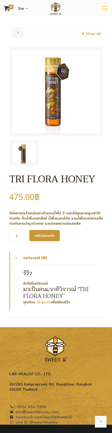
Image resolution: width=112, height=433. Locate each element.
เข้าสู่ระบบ (44, 302)
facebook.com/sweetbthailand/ (43, 417)
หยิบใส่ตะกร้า (44, 235)
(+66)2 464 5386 (30, 406)
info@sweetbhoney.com (37, 412)
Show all (93, 33)
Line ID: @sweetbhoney (36, 422)
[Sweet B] (56, 8)
